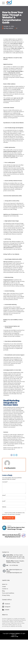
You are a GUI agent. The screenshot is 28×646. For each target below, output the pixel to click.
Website (4, 506)
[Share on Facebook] (12, 455)
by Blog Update (8, 28)
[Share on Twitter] (14, 455)
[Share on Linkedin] (17, 455)
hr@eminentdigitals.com (15, 569)
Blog (3, 591)
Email (3, 501)
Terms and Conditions (8, 593)
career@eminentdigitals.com (14, 572)
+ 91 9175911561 (13, 565)
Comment (5, 482)
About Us (4, 584)
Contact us (5, 588)
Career (4, 586)
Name (4, 495)
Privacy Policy (6, 595)
